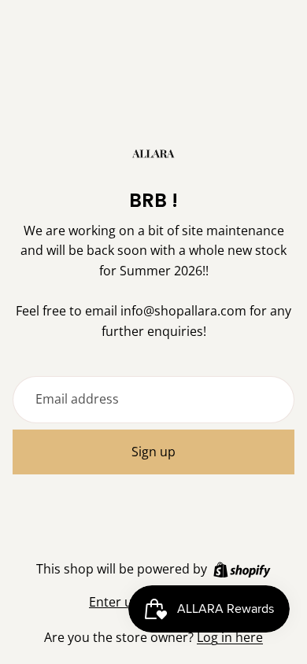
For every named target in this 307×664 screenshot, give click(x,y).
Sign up (153, 451)
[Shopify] (242, 570)
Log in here (230, 637)
